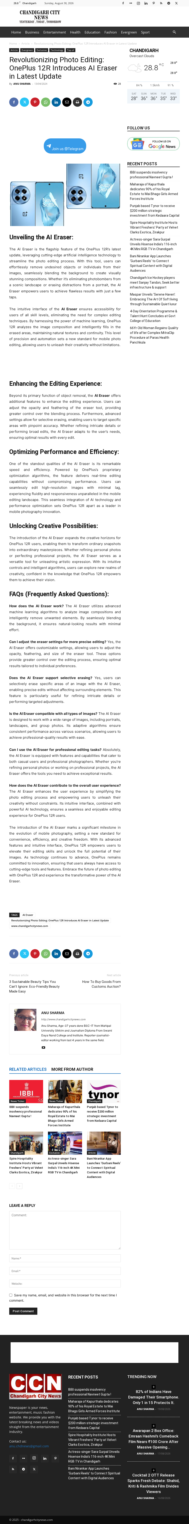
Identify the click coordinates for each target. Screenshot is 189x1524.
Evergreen (129, 32)
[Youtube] (45, 1048)
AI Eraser (28, 915)
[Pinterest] (153, 3)
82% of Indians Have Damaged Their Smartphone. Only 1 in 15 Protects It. (153, 1397)
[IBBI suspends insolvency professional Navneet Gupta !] (26, 1091)
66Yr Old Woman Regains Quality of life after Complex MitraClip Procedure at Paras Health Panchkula (154, 335)
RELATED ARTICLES (28, 1069)
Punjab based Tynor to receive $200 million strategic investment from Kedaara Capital (154, 210)
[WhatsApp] (45, 102)
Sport (145, 32)
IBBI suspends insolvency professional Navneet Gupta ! (25, 1111)
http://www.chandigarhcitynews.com (63, 1019)
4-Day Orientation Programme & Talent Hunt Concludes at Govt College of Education (153, 316)
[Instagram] (138, 3)
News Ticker (17, 1101)
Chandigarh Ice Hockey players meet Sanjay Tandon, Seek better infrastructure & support (155, 282)
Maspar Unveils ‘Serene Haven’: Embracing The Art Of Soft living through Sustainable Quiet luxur (154, 299)
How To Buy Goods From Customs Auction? (101, 984)
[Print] (77, 102)
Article (25, 43)
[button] (174, 32)
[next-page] (19, 1186)
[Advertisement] (126, 16)
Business (32, 32)
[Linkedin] (145, 3)
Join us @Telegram (67, 149)
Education (92, 32)
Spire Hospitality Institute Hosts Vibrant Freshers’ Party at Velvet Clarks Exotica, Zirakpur (154, 227)
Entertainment (54, 32)
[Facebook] (123, 3)
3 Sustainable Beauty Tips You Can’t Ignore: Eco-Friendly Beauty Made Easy (34, 986)
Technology (57, 50)
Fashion (110, 32)
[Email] (66, 102)
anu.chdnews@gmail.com (29, 1446)
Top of (70, 50)
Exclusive (42, 50)
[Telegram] (168, 3)
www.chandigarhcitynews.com (29, 926)
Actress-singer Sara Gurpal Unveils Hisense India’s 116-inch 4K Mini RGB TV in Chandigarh (153, 244)
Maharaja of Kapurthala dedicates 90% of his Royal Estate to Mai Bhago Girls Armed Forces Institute (64, 1116)
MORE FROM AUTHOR (72, 1069)
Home (16, 32)
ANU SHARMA (22, 83)
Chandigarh (94, 1101)
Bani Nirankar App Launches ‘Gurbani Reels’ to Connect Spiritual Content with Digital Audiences (104, 1168)
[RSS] (161, 3)
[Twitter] (176, 3)
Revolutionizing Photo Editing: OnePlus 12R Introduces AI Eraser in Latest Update (60, 920)
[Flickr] (130, 3)
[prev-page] (12, 1186)
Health (75, 32)
